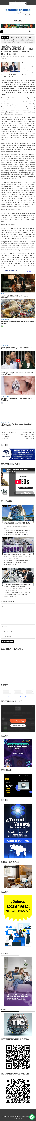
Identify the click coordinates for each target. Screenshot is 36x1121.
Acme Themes (18, 1118)
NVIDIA (15, 590)
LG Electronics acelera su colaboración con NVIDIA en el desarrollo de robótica (17, 585)
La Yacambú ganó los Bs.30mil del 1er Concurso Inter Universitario (9, 435)
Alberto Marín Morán (17, 57)
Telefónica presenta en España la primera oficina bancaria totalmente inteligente (26, 435)
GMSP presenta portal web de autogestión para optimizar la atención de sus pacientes (17, 523)
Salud (9, 506)
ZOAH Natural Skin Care (11, 558)
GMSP (5, 528)
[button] (32, 1117)
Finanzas (10, 538)
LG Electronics (8, 590)
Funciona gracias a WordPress (11, 1116)
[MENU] (1, 31)
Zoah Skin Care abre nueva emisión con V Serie (17, 554)
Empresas (4, 506)
